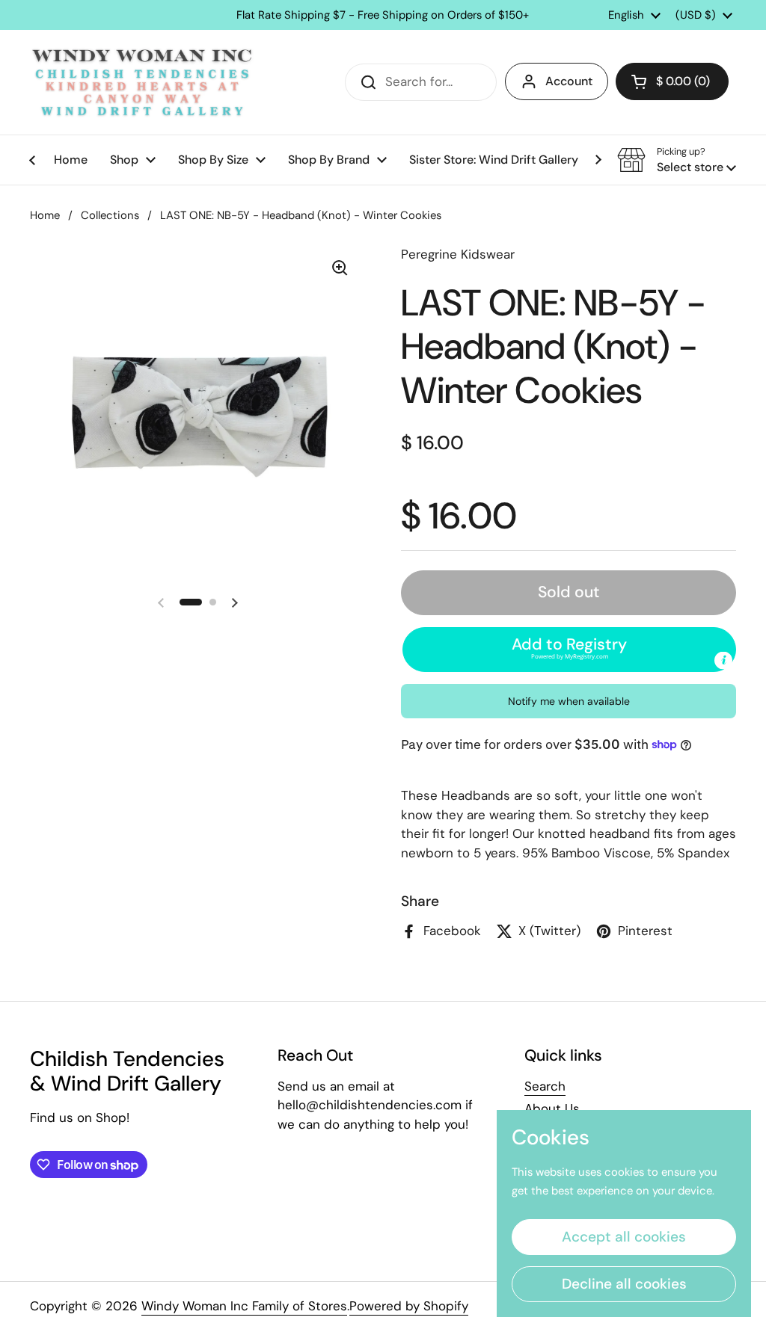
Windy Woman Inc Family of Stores (244, 1306)
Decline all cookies (624, 1283)
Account (568, 81)
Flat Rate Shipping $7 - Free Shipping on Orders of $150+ (382, 15)
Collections (110, 215)
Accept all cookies (624, 1236)
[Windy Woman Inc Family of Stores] (142, 82)
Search (545, 1086)
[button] (672, 81)
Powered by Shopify (408, 1306)
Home (45, 215)
